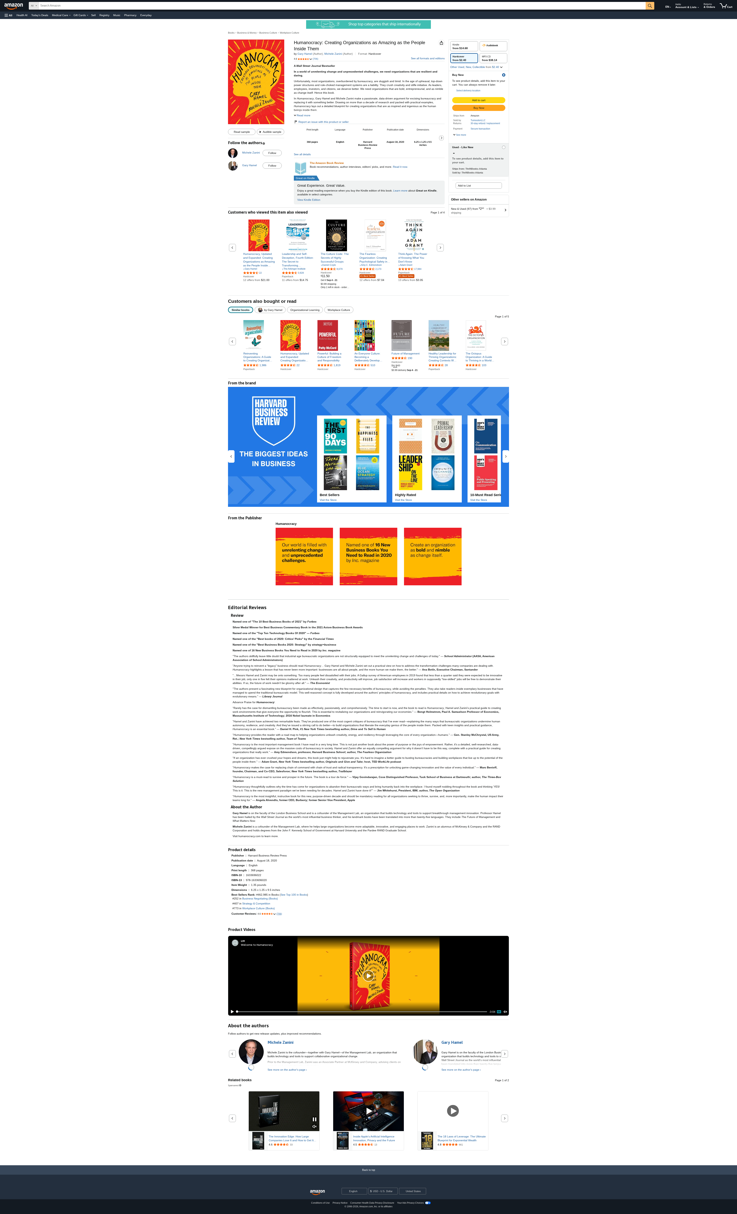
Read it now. (400, 166)
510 (373, 365)
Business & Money (247, 32)
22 (298, 365)
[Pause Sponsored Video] (314, 1119)
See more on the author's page (286, 1069)
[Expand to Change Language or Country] (670, 7)
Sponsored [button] (233, 1085)
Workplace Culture (289, 32)
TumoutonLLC (478, 120)
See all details (302, 154)
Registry (104, 15)
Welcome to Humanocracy (257, 944)
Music (116, 15)
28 (446, 365)
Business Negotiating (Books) (260, 898)
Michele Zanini (333, 53)
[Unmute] (505, 1011)
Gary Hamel (304, 53)
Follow (272, 152)
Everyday (146, 15)
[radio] (464, 46)
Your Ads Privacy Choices (410, 1203)
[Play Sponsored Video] (368, 1111)
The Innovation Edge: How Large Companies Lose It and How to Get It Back (291, 1138)
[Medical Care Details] (70, 15)
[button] (8, 15)
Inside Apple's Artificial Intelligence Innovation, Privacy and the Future (374, 1138)
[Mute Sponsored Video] (314, 1126)
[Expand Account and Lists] (698, 7)
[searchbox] (342, 5)
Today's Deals (39, 15)
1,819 (337, 365)
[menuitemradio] (499, 1011)
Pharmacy (130, 15)
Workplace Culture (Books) (258, 908)
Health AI (22, 15)
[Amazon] (14, 6)
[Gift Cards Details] (87, 15)
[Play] (231, 1011)
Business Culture (268, 32)
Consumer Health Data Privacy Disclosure (372, 1203)
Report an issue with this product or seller (323, 121)
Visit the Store (328, 499)
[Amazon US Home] (317, 1193)
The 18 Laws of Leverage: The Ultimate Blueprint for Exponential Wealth (462, 1138)
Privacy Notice (340, 1203)
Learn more (400, 190)
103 (484, 365)
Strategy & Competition (256, 903)
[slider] (361, 1011)
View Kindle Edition (308, 199)
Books (231, 32)
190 (410, 358)
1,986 (262, 365)
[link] (259, 259)
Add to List (464, 185)
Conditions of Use (320, 1203)
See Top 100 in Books (294, 894)
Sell (93, 15)
